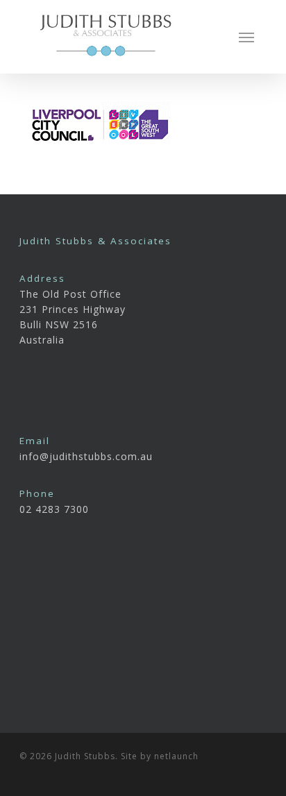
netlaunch (176, 756)
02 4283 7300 (54, 509)
